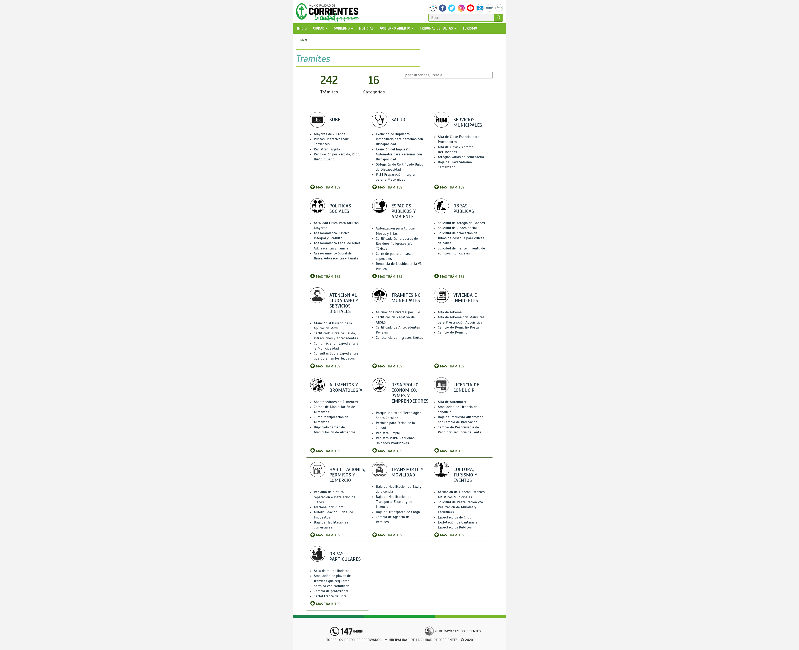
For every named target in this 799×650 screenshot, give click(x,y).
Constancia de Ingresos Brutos (399, 337)
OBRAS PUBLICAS (463, 208)
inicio (302, 28)
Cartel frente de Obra (330, 596)
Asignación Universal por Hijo (398, 312)
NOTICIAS (366, 28)
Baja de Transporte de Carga (398, 512)
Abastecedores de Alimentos (336, 402)
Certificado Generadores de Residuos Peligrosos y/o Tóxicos (397, 243)
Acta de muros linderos (331, 571)
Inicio (303, 40)
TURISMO (469, 28)
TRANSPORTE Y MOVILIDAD (407, 472)
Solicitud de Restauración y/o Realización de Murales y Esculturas (460, 507)
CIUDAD (319, 28)
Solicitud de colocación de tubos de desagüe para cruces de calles (461, 238)
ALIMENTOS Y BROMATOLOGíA (345, 387)
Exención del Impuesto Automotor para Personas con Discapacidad (399, 154)
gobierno (342, 28)
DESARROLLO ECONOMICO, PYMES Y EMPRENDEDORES (409, 393)
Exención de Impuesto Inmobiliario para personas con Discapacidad (399, 139)
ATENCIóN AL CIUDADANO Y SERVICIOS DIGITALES (343, 303)
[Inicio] (329, 11)
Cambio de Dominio (452, 332)
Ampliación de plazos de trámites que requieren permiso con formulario (332, 581)
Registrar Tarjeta (327, 149)
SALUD (398, 120)
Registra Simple (388, 433)
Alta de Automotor (452, 402)
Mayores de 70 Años (329, 134)
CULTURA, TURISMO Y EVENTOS (465, 474)
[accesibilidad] (433, 8)
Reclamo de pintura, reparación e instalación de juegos (334, 497)
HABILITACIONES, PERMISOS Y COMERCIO (347, 474)
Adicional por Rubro (329, 507)
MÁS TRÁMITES (327, 187)
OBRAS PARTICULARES (345, 556)
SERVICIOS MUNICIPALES (467, 122)
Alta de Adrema (450, 312)
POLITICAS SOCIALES (340, 208)
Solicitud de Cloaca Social (457, 228)
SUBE (334, 120)
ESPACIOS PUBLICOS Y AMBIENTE (403, 211)
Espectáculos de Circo (454, 517)
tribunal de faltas (437, 28)
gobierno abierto (395, 28)
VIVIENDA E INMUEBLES (465, 298)
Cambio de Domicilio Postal (459, 327)
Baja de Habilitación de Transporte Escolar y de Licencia (394, 502)
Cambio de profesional (331, 591)
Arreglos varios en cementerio (461, 157)
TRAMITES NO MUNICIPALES (406, 298)
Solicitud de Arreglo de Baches (461, 223)
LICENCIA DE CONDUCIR (466, 387)
